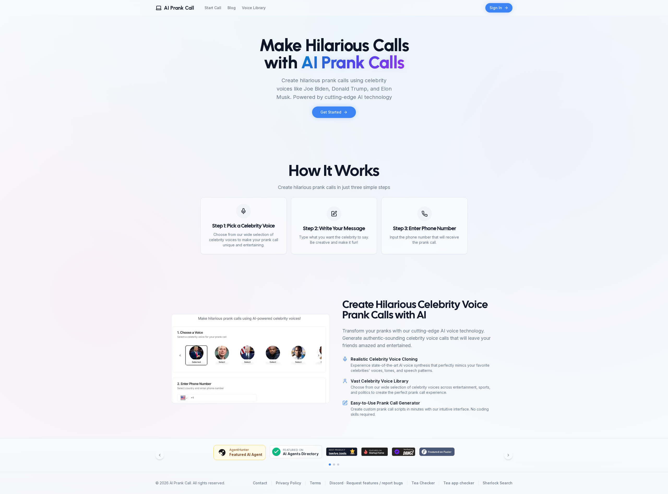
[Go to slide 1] (330, 464)
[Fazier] (437, 452)
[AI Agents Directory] (296, 451)
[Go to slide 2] (334, 464)
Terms (315, 483)
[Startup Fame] (374, 452)
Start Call (213, 7)
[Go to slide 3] (338, 464)
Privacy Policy (288, 483)
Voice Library (254, 7)
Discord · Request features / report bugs (366, 483)
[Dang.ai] (403, 452)
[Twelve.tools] (341, 452)
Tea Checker (423, 483)
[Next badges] (508, 455)
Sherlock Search (497, 483)
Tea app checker (458, 483)
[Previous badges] (160, 455)
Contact (260, 483)
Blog (232, 7)
